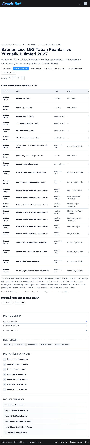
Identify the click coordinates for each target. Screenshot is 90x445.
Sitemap (80, 442)
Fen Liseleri (47, 69)
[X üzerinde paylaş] (9, 78)
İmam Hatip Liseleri (9, 73)
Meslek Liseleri (59, 69)
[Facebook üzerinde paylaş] (14, 78)
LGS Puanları (7, 69)
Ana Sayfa (4, 45)
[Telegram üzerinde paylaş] (23, 78)
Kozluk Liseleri (7, 303)
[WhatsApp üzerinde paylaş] (18, 78)
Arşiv (56, 442)
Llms (87, 442)
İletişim (73, 442)
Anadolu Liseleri (36, 69)
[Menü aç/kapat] (85, 3)
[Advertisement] (45, 25)
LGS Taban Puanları (15, 45)
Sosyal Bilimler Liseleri (75, 69)
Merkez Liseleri (19, 303)
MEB (65, 292)
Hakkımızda (64, 442)
